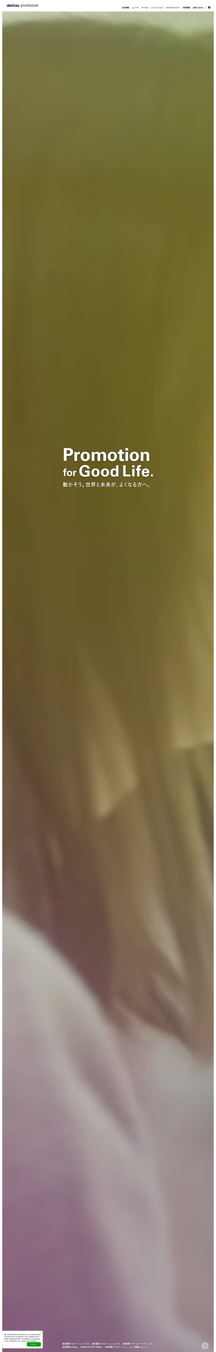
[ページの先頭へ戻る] (211, 1343)
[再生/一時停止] (205, 1346)
